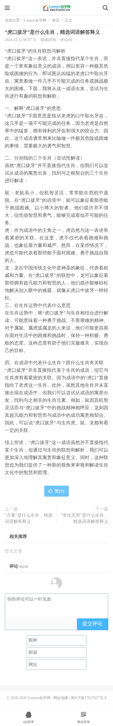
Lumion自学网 (56, 8)
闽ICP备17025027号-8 (88, 698)
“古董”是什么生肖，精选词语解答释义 (28, 518)
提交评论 (92, 623)
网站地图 (60, 698)
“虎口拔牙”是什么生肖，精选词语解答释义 (52, 32)
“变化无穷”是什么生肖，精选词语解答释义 (84, 518)
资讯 (55, 20)
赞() (59, 491)
